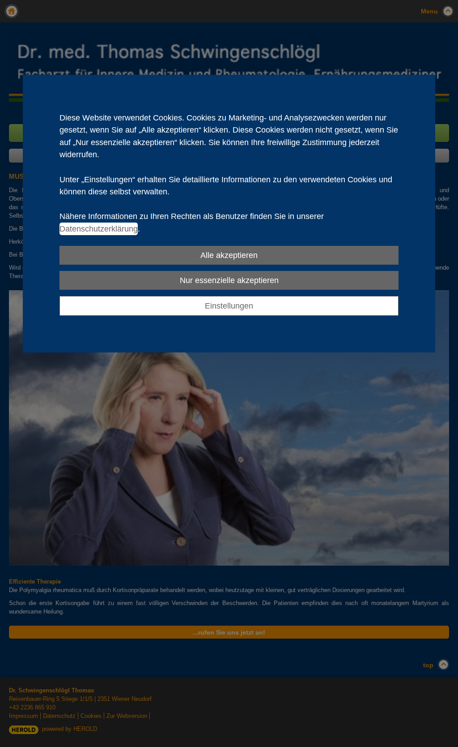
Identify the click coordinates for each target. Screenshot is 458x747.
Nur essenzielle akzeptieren (229, 280)
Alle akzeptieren (229, 255)
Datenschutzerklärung (98, 228)
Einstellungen (229, 305)
